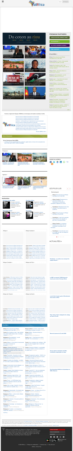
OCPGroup (54, 41)
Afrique (5, 230)
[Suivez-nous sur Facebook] (51, 437)
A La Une (52, 54)
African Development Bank (59, 37)
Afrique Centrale (7, 262)
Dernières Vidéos (30, 200)
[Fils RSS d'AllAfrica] (52, 164)
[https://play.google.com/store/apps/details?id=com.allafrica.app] (51, 440)
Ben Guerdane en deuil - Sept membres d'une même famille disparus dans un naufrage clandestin (59, 66)
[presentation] (68, 189)
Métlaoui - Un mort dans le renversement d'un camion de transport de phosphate (58, 84)
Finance (4, 151)
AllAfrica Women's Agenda (58, 45)
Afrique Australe (30, 230)
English (60, 1)
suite (68, 109)
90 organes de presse (28, 421)
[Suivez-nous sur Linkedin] (57, 437)
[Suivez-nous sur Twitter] (54, 437)
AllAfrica (36, 3)
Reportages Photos (7, 210)
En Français (66, 1)
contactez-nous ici (56, 425)
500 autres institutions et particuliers (42, 421)
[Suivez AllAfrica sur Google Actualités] (57, 162)
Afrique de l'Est (29, 262)
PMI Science (55, 49)
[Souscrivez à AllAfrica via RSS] (63, 437)
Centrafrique (54, 192)
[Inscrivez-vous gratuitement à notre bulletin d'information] (67, 162)
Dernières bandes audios (9, 200)
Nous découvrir (52, 444)
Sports (4, 174)
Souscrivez (52, 434)
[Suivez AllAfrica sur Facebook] (51, 162)
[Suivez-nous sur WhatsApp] (60, 437)
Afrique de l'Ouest (7, 294)
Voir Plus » (5, 412)
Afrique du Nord (30, 294)
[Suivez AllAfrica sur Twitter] (54, 162)
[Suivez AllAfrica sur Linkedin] (61, 162)
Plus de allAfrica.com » (41, 131)
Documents (29, 210)
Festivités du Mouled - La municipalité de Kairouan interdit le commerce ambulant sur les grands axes (59, 95)
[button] (57, 237)
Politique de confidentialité (32, 444)
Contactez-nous (43, 444)
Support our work (54, 429)
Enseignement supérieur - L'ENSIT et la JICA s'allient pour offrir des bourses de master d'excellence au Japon (59, 106)
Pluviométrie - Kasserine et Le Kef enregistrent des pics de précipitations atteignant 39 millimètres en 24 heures (58, 101)
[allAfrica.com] (9, 124)
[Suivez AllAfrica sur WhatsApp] (64, 162)
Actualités (55, 241)
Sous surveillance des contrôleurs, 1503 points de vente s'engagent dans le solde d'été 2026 (59, 90)
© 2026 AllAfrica (21, 444)
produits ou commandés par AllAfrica (31, 425)
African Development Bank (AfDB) (10, 140)
